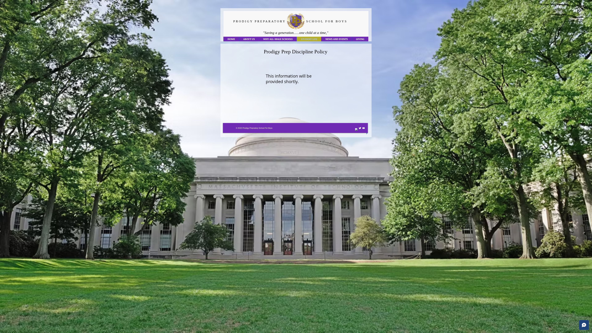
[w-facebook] (356, 129)
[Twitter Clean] (360, 128)
